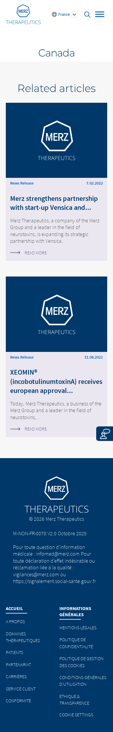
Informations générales (75, 611)
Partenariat (18, 664)
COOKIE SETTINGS (76, 714)
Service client (21, 689)
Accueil (14, 608)
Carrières (16, 676)
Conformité (18, 700)
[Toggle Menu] (99, 14)
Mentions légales (77, 627)
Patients (14, 652)
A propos (15, 621)
